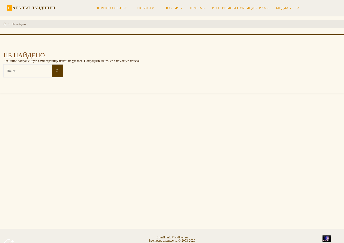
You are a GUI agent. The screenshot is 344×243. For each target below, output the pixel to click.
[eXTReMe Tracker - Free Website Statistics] (326, 238)
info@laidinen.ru (177, 237)
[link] (298, 8)
